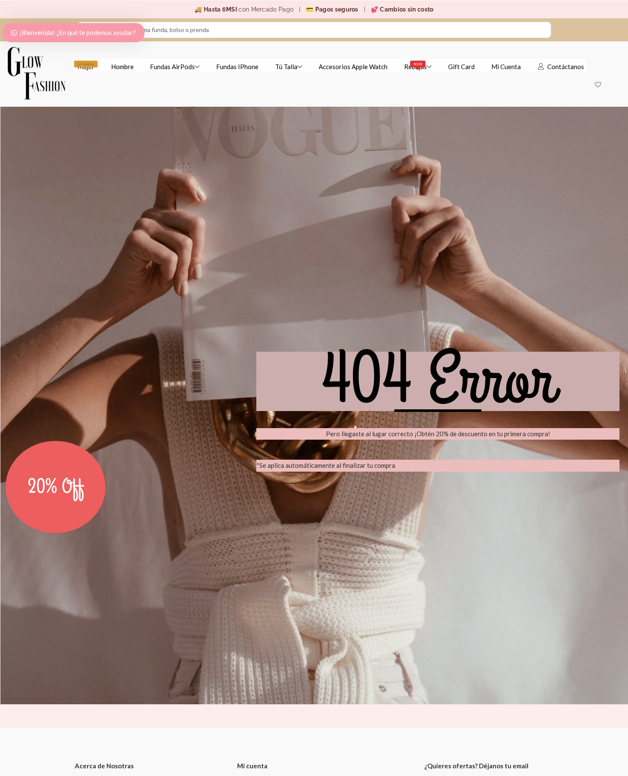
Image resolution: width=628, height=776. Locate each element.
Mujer (85, 66)
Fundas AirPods (172, 66)
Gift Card (461, 66)
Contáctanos (565, 66)
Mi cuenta (252, 766)
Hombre (122, 66)
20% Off (56, 487)
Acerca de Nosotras (104, 766)
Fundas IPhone (237, 66)
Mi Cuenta (506, 66)
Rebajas (415, 66)
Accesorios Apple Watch (353, 66)
